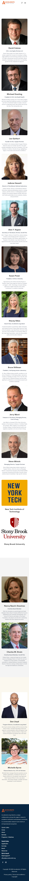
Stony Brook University (14, 544)
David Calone (15, 48)
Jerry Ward (14, 414)
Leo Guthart (14, 138)
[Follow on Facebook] (3, 862)
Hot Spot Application (13, 790)
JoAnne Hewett (14, 183)
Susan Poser (14, 276)
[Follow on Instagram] (6, 862)
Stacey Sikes (14, 321)
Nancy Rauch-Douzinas (14, 606)
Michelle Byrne (14, 768)
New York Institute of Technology (14, 510)
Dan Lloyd (14, 721)
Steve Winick (14, 461)
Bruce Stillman (14, 367)
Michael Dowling (14, 94)
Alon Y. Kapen (14, 230)
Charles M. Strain (14, 652)
